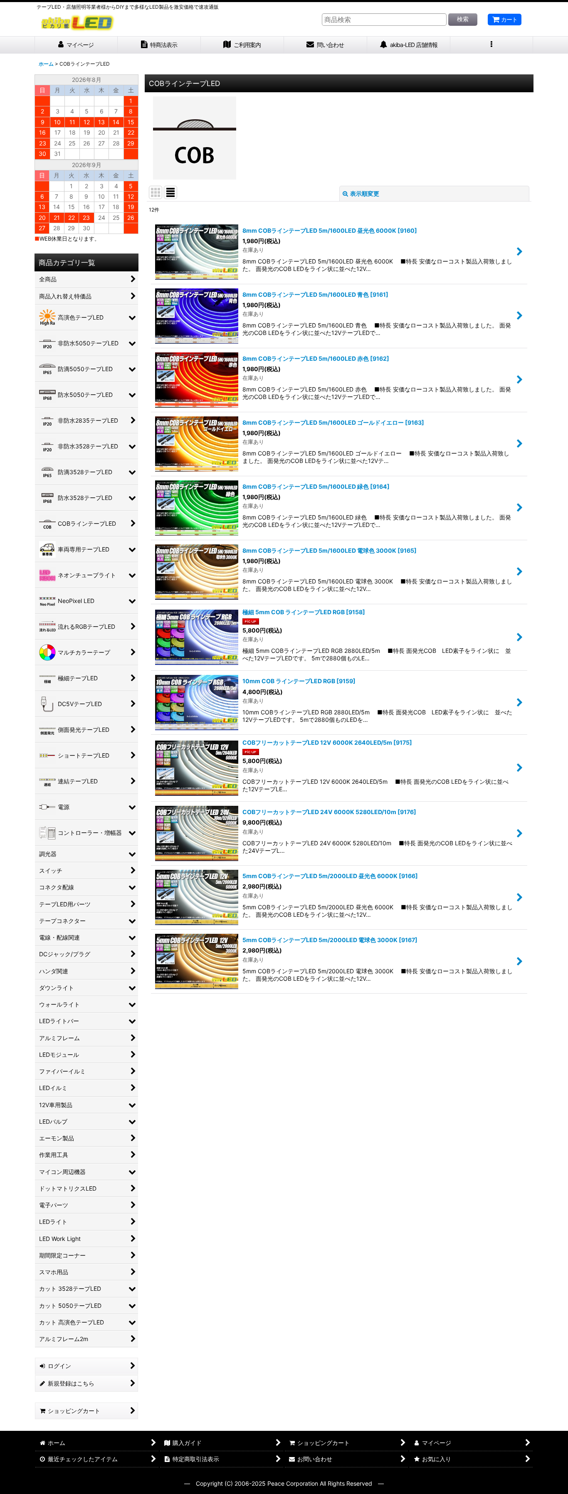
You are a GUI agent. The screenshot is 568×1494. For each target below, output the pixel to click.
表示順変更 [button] (364, 193)
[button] (491, 45)
